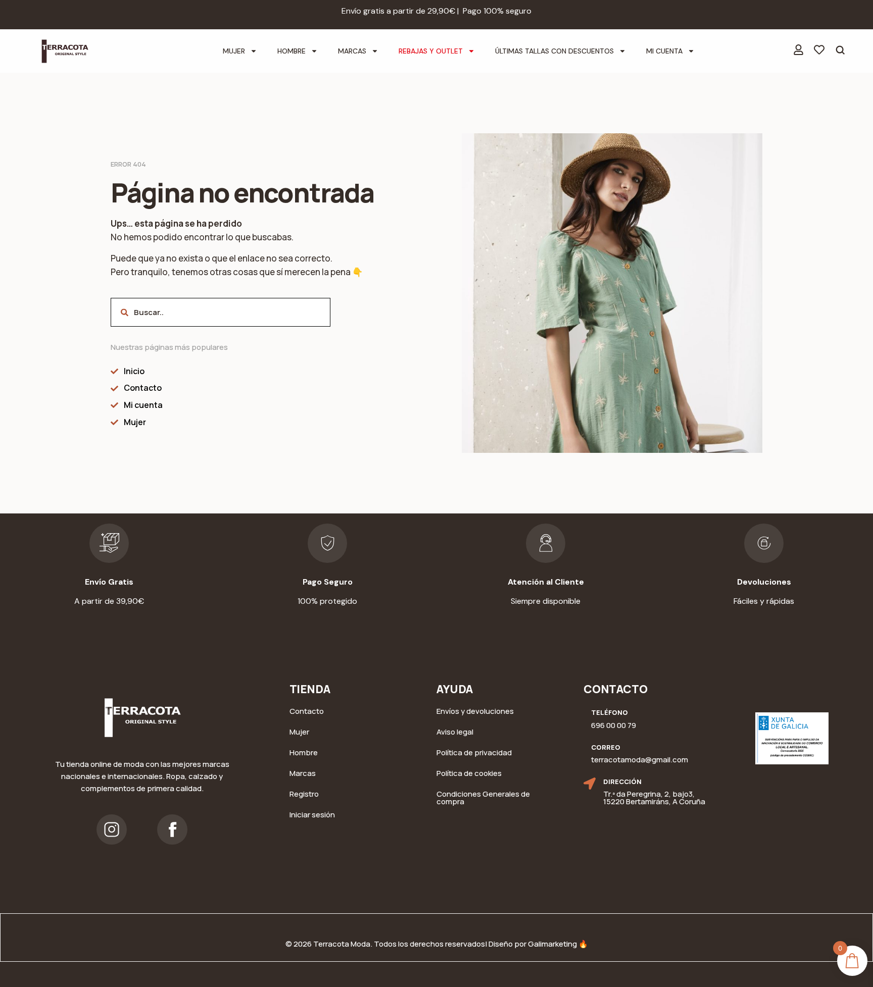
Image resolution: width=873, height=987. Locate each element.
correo (605, 747)
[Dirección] (590, 783)
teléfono (609, 712)
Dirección (622, 781)
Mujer (234, 51)
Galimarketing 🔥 (558, 944)
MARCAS (352, 51)
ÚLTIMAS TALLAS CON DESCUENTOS (554, 51)
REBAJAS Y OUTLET (431, 51)
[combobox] (220, 312)
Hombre (291, 51)
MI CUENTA (664, 51)
